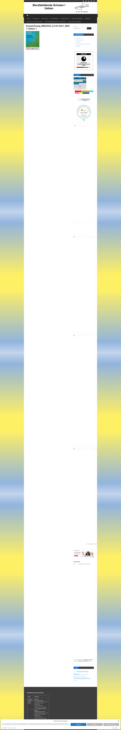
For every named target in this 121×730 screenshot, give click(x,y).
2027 (84, 89)
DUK (80, 674)
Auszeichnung (82, 671)
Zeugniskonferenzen (85, 91)
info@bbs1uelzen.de (42, 708)
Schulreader (78, 46)
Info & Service (36, 18)
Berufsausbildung (54, 18)
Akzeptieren (78, 724)
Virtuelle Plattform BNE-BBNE (74, 21)
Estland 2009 (86, 674)
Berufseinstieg (45, 18)
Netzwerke (87, 18)
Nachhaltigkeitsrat (83, 676)
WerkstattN (75, 680)
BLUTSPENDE (77, 91)
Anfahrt (29, 701)
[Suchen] (89, 28)
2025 (75, 89)
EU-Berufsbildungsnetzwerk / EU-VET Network (55, 21)
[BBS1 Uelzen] (27, 15)
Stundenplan (78, 42)
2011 (74, 671)
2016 (76, 671)
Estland (82, 674)
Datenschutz (10, 727)
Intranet (29, 703)
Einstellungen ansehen (111, 724)
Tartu (87, 678)
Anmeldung (78, 37)
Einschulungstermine (80, 40)
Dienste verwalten (115, 727)
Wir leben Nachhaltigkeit (77, 18)
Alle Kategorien (86, 93)
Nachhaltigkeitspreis (77, 676)
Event (81, 93)
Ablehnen (95, 724)
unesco (90, 678)
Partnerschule (79, 678)
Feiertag (76, 93)
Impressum (14, 727)
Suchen (75, 26)
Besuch (77, 674)
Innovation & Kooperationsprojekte (34, 21)
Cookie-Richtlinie (4, 727)
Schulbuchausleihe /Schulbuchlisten (83, 44)
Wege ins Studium (65, 18)
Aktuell (28, 18)
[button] (118, 721)
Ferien (91, 91)
